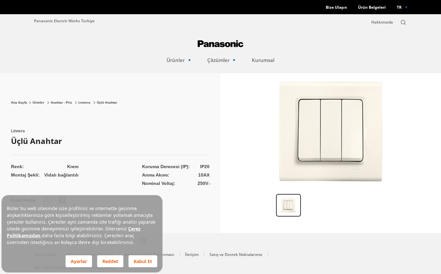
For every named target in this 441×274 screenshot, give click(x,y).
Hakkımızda (382, 22)
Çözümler (218, 60)
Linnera (84, 102)
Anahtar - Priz (62, 102)
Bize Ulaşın (336, 7)
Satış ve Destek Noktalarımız (236, 254)
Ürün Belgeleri (372, 7)
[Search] (403, 22)
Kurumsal (263, 60)
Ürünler (176, 60)
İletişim (192, 254)
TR (399, 7)
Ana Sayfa (19, 102)
